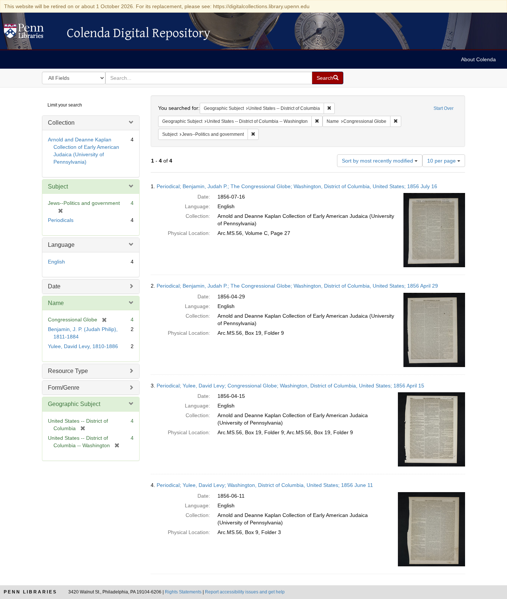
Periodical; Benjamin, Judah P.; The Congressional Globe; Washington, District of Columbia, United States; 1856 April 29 (297, 286)
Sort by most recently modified (378, 161)
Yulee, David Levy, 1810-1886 (83, 346)
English (56, 262)
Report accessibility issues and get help (245, 592)
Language (61, 245)
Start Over (444, 108)
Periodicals (60, 220)
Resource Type (68, 371)
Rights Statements (183, 592)
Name (56, 303)
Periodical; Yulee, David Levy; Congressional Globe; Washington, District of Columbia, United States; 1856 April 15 (290, 386)
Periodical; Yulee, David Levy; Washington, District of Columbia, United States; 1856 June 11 (265, 485)
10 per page (442, 161)
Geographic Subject (74, 404)
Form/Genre (63, 387)
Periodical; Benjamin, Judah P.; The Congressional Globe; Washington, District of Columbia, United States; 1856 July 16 (297, 186)
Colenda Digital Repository (31, 33)
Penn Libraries (30, 592)
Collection (61, 123)
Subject (58, 186)
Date (54, 286)
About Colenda (478, 59)
